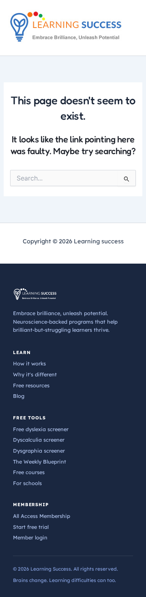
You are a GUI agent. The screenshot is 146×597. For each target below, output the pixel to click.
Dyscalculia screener (38, 439)
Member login (30, 537)
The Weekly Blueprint (39, 461)
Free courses (29, 472)
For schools (27, 483)
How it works (29, 363)
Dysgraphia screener (39, 450)
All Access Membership (41, 516)
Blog (18, 396)
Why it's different (35, 374)
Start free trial (31, 527)
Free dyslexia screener (41, 429)
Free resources (31, 385)
